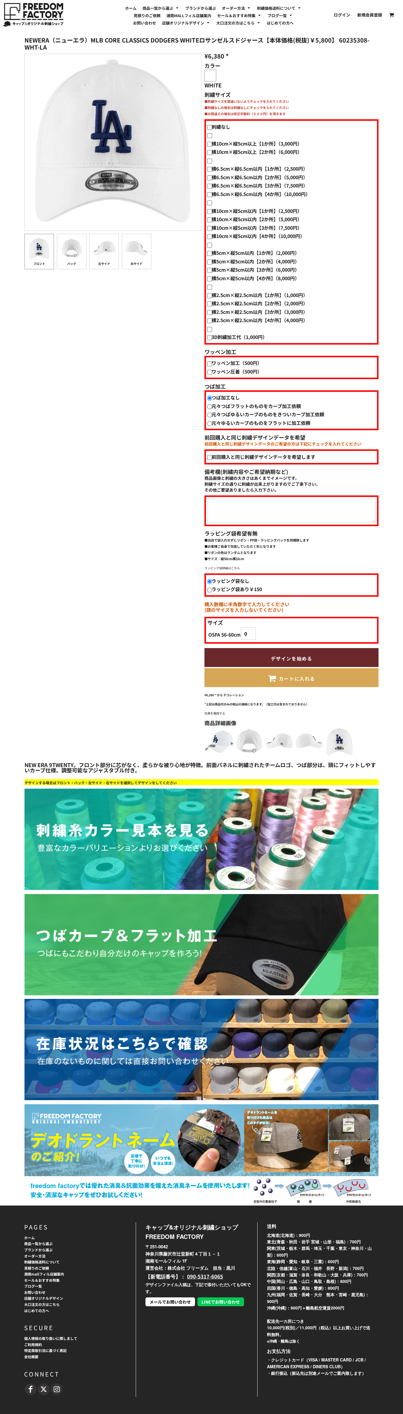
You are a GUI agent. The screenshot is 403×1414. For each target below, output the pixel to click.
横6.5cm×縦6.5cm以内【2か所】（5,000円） (260, 177)
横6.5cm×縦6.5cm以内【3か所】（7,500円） (260, 185)
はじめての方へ (36, 1310)
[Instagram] (57, 1389)
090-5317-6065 (205, 1276)
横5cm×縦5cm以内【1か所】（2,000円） (255, 252)
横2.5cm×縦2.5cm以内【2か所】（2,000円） (260, 303)
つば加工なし (226, 397)
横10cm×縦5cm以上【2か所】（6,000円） (257, 151)
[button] (161, 7)
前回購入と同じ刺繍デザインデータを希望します (263, 456)
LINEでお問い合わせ (221, 1302)
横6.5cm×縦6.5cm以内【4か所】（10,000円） (261, 194)
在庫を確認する (214, 713)
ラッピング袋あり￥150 (237, 589)
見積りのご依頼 (36, 1268)
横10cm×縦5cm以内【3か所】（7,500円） (257, 227)
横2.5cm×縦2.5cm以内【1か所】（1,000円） (260, 295)
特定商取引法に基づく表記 (45, 1350)
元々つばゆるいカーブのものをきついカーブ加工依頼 (268, 414)
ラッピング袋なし (230, 580)
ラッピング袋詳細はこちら (222, 568)
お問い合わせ (34, 1292)
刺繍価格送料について (42, 1261)
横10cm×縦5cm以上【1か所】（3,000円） (257, 143)
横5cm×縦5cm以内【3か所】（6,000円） (255, 269)
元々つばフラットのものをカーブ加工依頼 (256, 406)
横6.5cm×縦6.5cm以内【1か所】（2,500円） (260, 168)
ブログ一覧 (33, 1286)
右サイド (136, 263)
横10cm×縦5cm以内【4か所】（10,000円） (258, 235)
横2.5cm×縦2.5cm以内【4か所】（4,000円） (260, 320)
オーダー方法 (34, 1255)
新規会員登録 (369, 15)
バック (71, 263)
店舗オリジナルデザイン (43, 1298)
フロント (39, 263)
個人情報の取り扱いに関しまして (50, 1338)
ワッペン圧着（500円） (237, 371)
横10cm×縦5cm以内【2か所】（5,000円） (257, 219)
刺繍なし (221, 126)
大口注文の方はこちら (42, 1304)
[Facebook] (31, 1389)
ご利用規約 (33, 1344)
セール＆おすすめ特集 (42, 1280)
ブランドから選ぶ (38, 1249)
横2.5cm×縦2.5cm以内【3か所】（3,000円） (260, 311)
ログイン (342, 15)
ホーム (29, 1237)
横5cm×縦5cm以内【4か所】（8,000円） (255, 278)
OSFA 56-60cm (224, 634)
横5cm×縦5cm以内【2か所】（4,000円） (255, 261)
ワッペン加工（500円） (237, 362)
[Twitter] (44, 1389)
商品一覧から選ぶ (38, 1243)
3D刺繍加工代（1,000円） (239, 336)
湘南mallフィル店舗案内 (44, 1273)
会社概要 (31, 1356)
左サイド (104, 263)
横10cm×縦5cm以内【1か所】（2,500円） (257, 210)
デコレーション (233, 695)
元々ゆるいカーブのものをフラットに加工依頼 (261, 422)
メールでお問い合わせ (170, 1302)
